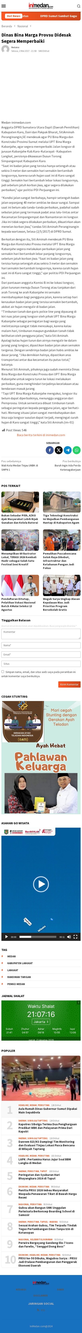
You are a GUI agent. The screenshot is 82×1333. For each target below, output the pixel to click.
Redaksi (21, 1289)
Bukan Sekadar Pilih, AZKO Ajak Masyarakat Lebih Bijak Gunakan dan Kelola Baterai (20, 519)
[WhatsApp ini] (77, 450)
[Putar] (7, 937)
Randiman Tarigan (19, 977)
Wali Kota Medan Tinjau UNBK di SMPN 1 (19, 465)
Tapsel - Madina (49, 1221)
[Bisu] (69, 937)
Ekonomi (23, 1186)
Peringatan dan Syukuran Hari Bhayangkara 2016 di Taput (39, 1176)
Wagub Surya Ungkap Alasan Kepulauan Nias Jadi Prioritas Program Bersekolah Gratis (61, 604)
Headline (24, 1105)
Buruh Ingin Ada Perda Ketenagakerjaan (68, 465)
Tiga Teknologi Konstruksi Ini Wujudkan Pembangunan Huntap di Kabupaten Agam (61, 519)
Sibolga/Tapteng (37, 1120)
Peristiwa (43, 1105)
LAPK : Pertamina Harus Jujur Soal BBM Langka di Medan (45, 1161)
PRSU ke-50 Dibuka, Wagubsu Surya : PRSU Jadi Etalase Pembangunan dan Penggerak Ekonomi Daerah (48, 1262)
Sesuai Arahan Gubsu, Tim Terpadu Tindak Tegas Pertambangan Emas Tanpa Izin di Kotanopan (48, 1229)
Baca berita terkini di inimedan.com (41, 435)
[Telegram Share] (68, 450)
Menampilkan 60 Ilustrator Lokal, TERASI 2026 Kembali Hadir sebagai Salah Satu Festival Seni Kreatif (18, 559)
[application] (41, 884)
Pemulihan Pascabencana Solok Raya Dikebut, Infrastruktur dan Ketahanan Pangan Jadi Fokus (59, 561)
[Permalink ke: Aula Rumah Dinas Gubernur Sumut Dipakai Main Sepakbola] (41, 1078)
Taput (43, 1171)
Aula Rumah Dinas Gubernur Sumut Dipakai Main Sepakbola (48, 1110)
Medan (33, 1105)
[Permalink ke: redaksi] (5, 49)
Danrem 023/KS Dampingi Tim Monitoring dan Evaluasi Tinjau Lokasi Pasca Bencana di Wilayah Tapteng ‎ (47, 1145)
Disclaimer (40, 1295)
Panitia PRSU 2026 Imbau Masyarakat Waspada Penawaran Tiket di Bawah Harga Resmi (48, 1194)
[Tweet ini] (59, 450)
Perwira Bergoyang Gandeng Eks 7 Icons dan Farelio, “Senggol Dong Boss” (46, 1244)
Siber (60, 1289)
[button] (41, 884)
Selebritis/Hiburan (41, 1239)
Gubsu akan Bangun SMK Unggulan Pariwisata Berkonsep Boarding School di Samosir (47, 1211)
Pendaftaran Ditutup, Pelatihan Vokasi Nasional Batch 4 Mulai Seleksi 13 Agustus (18, 604)
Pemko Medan (16, 984)
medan (11, 956)
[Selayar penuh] (75, 937)
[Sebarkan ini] (50, 450)
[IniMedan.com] (41, 5)
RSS (43, 1310)
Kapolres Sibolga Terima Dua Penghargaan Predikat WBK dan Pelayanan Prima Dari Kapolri (48, 1127)
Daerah (22, 1120)
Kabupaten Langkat (20, 963)
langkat (12, 970)
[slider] (38, 937)
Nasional (24, 1204)
